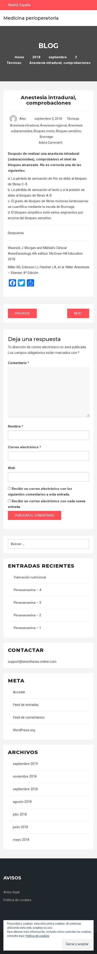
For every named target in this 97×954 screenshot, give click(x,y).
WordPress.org (24, 730)
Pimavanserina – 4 (27, 590)
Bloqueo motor (44, 131)
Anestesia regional (53, 125)
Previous (22, 313)
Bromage (46, 137)
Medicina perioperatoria (31, 18)
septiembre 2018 (25, 789)
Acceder (19, 692)
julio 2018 (20, 814)
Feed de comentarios (28, 717)
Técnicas (73, 118)
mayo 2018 (21, 840)
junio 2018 (20, 827)
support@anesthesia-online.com (32, 662)
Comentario (18, 363)
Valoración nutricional (30, 577)
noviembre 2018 (25, 776)
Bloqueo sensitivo (68, 131)
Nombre (15, 426)
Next (78, 313)
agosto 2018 (22, 802)
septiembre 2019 (25, 764)
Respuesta (16, 233)
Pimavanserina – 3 (27, 603)
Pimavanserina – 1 (27, 628)
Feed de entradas (26, 705)
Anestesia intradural (24, 125)
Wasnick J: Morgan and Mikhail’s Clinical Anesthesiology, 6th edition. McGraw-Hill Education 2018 (45, 253)
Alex (22, 118)
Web (11, 468)
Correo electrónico (24, 447)
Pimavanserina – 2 (27, 615)
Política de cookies (17, 900)
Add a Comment (50, 142)
